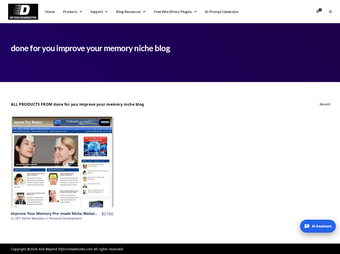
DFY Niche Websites (30, 218)
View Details (62, 155)
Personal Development (65, 218)
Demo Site (62, 169)
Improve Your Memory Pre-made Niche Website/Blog (59, 213)
